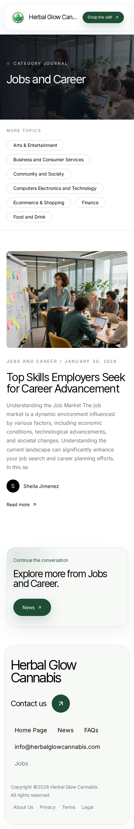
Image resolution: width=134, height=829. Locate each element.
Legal (87, 807)
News (28, 607)
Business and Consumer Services (48, 159)
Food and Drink (29, 217)
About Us (23, 807)
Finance (90, 202)
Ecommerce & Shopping (38, 202)
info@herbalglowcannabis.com (57, 746)
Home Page (31, 730)
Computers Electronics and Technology (55, 188)
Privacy (48, 807)
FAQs (91, 730)
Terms (68, 807)
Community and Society (38, 174)
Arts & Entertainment (35, 145)
